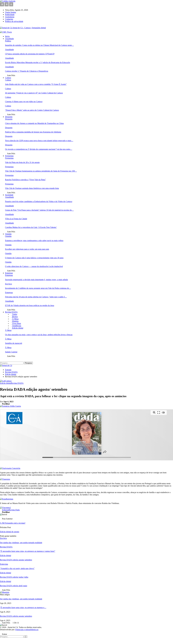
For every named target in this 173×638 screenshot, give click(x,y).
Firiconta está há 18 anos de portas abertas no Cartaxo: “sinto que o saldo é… (36, 297)
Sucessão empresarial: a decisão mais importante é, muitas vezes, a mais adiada (36, 279)
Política (8, 41)
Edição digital (17, 328)
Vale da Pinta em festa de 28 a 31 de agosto (22, 162)
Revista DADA (11, 312)
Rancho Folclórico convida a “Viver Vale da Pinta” (25, 180)
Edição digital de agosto (9, 532)
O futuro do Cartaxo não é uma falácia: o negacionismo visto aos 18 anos (34, 258)
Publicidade (9, 14)
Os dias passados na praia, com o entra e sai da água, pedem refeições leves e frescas (38, 335)
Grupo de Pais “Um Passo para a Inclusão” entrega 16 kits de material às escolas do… (39, 210)
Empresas (9, 273)
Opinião (8, 234)
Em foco (8, 284)
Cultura (8, 78)
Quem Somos (10, 12)
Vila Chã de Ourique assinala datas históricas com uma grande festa (32, 188)
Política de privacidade (14, 21)
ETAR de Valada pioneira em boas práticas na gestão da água (29, 305)
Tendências (16, 326)
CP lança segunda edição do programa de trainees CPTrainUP (29, 54)
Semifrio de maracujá (13, 343)
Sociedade (9, 195)
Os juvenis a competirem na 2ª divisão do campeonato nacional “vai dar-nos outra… (38, 149)
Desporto (8, 117)
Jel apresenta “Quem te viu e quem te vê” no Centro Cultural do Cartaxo (34, 93)
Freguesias (9, 156)
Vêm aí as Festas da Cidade (16, 219)
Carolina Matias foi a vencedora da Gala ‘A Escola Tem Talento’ (31, 227)
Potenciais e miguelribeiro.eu (26, 629)
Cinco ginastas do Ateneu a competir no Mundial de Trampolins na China (34, 123)
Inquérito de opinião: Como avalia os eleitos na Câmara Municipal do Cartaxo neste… (39, 45)
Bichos (15, 317)
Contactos (9, 19)
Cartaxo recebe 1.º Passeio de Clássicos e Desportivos (26, 71)
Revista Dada (14, 510)
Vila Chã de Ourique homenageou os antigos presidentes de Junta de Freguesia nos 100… (41, 171)
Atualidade (9, 39)
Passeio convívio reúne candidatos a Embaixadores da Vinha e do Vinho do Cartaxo (38, 201)
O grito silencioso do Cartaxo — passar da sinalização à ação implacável (34, 266)
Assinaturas (9, 17)
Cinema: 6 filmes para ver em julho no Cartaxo (23, 101)
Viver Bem (16, 323)
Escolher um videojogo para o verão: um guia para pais (27, 249)
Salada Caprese (11, 352)
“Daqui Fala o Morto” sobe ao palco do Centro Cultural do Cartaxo (32, 110)
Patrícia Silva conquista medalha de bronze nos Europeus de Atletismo (33, 132)
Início (7, 36)
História (15, 321)
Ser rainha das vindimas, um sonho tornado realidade (21, 599)
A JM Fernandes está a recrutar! (12, 523)
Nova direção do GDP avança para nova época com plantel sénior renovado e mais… (39, 140)
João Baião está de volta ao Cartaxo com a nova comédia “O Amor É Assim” (36, 84)
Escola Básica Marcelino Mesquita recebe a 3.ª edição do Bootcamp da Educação (37, 62)
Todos (14, 314)
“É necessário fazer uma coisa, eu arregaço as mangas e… (23, 607)
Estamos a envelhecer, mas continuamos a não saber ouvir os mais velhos (34, 240)
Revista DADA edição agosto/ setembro (16, 616)
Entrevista (4, 564)
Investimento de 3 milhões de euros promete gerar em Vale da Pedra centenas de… (38, 288)
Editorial (5, 510)
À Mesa (15, 319)
